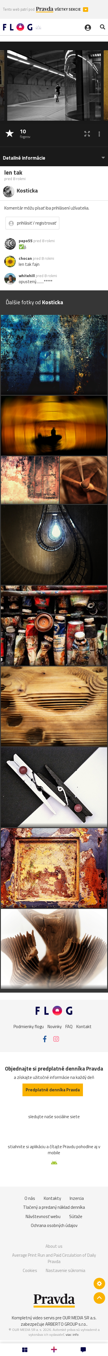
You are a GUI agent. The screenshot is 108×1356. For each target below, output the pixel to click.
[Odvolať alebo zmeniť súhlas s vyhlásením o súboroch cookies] (99, 1283)
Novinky (55, 1026)
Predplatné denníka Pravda (53, 1089)
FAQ (69, 1026)
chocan (25, 258)
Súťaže (75, 1216)
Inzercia (77, 1198)
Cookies (30, 1270)
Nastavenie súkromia (65, 1270)
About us (54, 1246)
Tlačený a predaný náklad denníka (54, 1207)
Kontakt (84, 1026)
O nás (29, 1198)
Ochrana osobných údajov (54, 1225)
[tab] (54, 155)
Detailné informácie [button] (24, 158)
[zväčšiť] (87, 134)
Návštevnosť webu (43, 1216)
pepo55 (26, 241)
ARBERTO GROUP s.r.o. (66, 1324)
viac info (72, 1334)
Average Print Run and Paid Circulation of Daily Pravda (54, 1258)
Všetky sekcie (68, 9)
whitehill (27, 276)
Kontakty (52, 1198)
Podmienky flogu (29, 1026)
